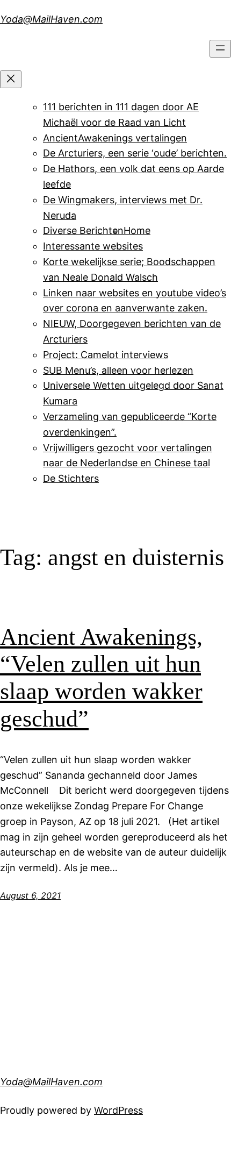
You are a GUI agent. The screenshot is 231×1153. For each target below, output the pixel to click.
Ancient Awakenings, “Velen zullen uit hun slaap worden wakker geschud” (101, 678)
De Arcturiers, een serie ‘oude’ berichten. (135, 153)
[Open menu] (220, 49)
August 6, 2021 (30, 895)
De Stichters (71, 478)
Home (137, 230)
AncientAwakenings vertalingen (115, 138)
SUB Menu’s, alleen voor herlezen (118, 370)
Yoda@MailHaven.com (51, 19)
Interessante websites (93, 246)
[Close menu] (10, 79)
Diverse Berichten (83, 230)
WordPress (118, 1110)
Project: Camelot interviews (105, 354)
